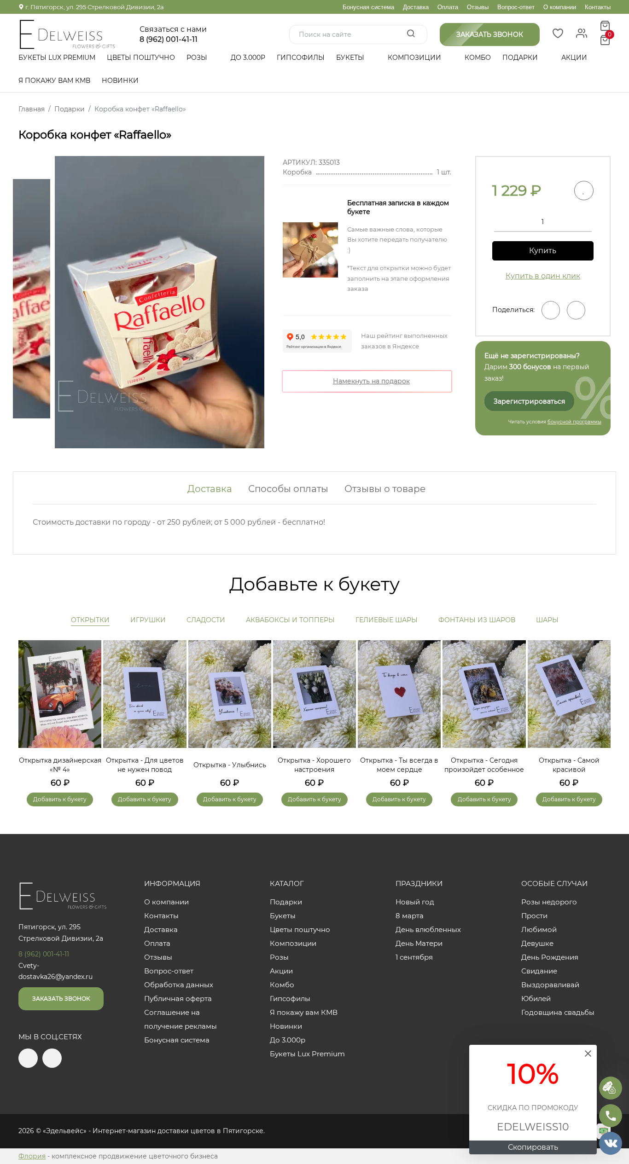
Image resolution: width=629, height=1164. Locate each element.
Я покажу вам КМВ (54, 80)
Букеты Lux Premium (56, 57)
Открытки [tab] (90, 620)
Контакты (598, 7)
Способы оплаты (288, 488)
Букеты (351, 57)
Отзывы (478, 7)
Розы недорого (549, 902)
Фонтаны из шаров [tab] (476, 620)
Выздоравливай (550, 984)
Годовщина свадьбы (557, 1012)
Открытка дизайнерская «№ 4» (60, 765)
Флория (32, 1156)
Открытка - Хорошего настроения (314, 765)
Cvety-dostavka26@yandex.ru (55, 971)
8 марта (410, 915)
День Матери (419, 943)
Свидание (539, 971)
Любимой (539, 929)
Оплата (447, 7)
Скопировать (533, 1147)
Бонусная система (368, 7)
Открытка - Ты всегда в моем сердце (399, 765)
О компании (559, 7)
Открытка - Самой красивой (569, 765)
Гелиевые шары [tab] (386, 620)
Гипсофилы (301, 57)
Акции (574, 57)
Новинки (120, 80)
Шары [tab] (547, 620)
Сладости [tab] (205, 620)
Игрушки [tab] (148, 620)
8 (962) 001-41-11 (169, 39)
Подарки (521, 57)
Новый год (415, 902)
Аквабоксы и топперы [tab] (290, 620)
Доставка (416, 7)
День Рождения (549, 957)
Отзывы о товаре (384, 488)
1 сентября (414, 957)
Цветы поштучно (141, 57)
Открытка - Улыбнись (229, 765)
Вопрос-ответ (516, 7)
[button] (599, 709)
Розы (197, 57)
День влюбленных (428, 929)
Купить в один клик (543, 276)
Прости (534, 915)
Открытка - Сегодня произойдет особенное (484, 765)
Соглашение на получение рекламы (180, 1019)
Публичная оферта (178, 998)
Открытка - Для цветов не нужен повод (145, 765)
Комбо (478, 57)
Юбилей (536, 998)
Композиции (415, 57)
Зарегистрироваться (529, 401)
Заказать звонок (61, 998)
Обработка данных (178, 984)
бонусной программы (574, 422)
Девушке (537, 943)
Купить (542, 250)
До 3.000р (248, 57)
